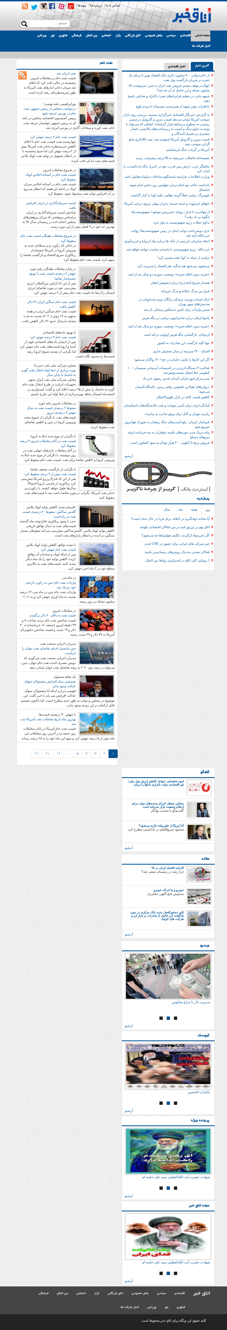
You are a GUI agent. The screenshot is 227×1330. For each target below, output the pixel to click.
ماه (180, 509)
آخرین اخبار (202, 65)
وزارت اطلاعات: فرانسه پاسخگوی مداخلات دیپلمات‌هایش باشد (167, 177)
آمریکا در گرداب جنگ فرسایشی (188, 150)
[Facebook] (52, 6)
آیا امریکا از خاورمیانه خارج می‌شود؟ (161, 825)
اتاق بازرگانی (133, 35)
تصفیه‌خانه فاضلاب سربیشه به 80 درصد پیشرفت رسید (173, 158)
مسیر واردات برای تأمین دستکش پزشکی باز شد (177, 310)
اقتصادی (185, 35)
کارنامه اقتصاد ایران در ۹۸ (167, 867)
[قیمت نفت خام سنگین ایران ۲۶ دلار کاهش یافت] (97, 311)
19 (58, 753)
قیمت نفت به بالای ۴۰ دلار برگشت (52, 615)
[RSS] (25, 6)
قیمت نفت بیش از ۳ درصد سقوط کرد (50, 474)
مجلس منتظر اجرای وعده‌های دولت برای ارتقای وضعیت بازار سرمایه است (158, 805)
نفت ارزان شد (66, 73)
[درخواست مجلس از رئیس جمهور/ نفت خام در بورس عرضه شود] (97, 113)
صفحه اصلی (202, 35)
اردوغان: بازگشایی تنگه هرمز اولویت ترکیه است (177, 335)
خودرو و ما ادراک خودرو (169, 890)
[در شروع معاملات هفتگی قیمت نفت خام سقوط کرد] (97, 245)
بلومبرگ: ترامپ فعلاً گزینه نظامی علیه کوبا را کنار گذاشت (170, 195)
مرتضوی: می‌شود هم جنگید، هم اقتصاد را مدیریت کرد (173, 266)
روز (207, 509)
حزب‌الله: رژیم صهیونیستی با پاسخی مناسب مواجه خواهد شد (168, 249)
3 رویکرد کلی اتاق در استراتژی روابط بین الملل (177, 560)
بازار (118, 35)
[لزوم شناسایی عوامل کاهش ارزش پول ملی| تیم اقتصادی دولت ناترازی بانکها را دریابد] (199, 787)
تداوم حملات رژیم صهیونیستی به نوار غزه (182, 222)
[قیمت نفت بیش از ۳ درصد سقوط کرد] (97, 478)
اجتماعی (106, 35)
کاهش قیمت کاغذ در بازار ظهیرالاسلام (183, 397)
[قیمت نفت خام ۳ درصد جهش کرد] (97, 341)
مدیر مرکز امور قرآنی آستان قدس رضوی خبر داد (176, 378)
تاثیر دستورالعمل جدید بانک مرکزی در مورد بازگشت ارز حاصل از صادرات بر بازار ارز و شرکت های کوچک (157, 915)
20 (48, 753)
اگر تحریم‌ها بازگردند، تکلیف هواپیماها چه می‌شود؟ (175, 535)
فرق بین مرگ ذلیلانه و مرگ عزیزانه (185, 291)
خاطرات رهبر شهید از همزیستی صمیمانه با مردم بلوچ (173, 106)
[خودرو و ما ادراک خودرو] (199, 896)
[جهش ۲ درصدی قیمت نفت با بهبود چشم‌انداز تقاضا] (97, 278)
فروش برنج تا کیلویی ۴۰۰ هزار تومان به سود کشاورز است (170, 443)
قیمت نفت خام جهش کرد (58, 549)
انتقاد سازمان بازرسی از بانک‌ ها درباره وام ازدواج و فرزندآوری (167, 241)
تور (53, 35)
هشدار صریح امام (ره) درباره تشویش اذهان (180, 283)
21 (37, 753)
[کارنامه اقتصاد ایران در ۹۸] (199, 874)
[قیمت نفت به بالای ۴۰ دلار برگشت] (97, 620)
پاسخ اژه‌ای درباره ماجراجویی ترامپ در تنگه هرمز (176, 318)
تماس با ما (112, 5)
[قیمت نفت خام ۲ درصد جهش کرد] (97, 146)
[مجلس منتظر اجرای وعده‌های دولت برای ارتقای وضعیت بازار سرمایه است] (199, 810)
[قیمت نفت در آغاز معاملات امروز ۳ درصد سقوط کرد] (97, 445)
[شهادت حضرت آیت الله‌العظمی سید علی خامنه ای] (168, 1151)
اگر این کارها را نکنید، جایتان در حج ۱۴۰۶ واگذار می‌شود (172, 360)
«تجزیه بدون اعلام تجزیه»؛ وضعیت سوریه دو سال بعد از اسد (169, 274)
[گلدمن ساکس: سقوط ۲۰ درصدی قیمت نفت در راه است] (97, 516)
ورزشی (41, 35)
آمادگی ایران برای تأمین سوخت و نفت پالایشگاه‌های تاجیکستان (167, 405)
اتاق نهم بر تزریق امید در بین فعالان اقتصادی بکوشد (175, 527)
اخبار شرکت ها (201, 46)
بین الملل (91, 35)
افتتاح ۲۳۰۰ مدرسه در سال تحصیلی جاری (181, 351)
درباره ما (96, 5)
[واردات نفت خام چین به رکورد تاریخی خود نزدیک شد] (97, 587)
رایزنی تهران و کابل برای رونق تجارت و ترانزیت (177, 414)
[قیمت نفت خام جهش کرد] (97, 554)
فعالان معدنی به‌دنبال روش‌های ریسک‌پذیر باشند (177, 552)
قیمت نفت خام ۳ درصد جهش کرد (53, 337)
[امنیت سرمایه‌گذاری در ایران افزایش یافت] (97, 212)
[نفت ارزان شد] (97, 82)
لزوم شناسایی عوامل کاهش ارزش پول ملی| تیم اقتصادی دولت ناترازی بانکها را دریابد (156, 782)
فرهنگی (76, 35)
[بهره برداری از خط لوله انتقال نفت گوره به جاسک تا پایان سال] (97, 375)
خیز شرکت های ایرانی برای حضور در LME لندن (177, 544)
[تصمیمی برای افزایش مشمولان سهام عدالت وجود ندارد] (97, 686)
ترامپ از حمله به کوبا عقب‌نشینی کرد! (183, 258)
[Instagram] (44, 6)
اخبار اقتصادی (176, 66)
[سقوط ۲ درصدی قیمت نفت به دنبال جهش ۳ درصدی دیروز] (97, 412)
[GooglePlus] (71, 6)
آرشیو (129, 456)
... (68, 753)
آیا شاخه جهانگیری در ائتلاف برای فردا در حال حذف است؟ (170, 519)
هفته (194, 509)
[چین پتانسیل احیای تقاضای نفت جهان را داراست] (97, 653)
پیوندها (82, 5)
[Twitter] (34, 7)
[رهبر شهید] (168, 1066)
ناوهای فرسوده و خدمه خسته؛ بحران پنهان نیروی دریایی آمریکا (167, 203)
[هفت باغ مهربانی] (168, 976)
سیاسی (171, 35)
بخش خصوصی (153, 35)
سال (167, 509)
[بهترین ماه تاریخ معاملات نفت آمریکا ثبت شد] (97, 724)
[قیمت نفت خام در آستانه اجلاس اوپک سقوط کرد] (97, 179)
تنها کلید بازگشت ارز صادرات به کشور (183, 343)
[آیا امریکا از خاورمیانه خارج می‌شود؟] (199, 832)
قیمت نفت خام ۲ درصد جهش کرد (53, 137)
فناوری (63, 35)
